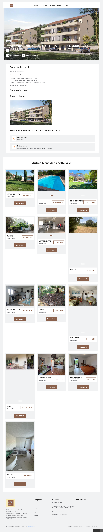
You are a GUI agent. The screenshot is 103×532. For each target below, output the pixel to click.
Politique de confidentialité (75, 526)
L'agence (59, 5)
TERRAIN (73, 269)
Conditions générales (91, 526)
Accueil (36, 5)
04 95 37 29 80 (21, 139)
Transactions (43, 5)
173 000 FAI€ (90, 339)
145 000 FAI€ (90, 270)
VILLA (9, 406)
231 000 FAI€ (59, 242)
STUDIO (9, 474)
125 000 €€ (28, 476)
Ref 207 (15, 41)
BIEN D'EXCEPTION (76, 201)
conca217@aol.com (59, 511)
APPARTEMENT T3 (76, 378)
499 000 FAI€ (27, 237)
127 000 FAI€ (59, 311)
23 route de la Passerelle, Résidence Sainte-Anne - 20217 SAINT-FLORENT (63, 507)
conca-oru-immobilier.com (61, 514)
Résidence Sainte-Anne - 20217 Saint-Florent (29, 148)
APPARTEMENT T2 (13, 194)
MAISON (10, 236)
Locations (52, 5)
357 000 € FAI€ (27, 407)
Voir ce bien (19, 203)
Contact (67, 5)
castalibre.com (31, 526)
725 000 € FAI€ (58, 202)
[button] (50, 195)
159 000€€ (59, 379)
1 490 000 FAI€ (90, 202)
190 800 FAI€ (27, 311)
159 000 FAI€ (27, 195)
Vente (8, 41)
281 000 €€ (91, 379)
